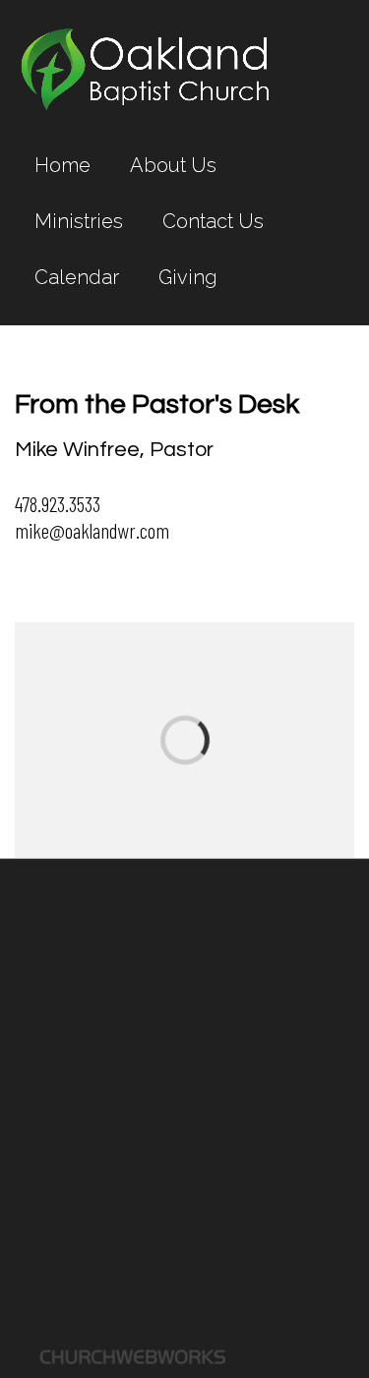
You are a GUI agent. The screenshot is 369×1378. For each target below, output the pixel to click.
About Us (173, 165)
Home (62, 165)
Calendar (76, 277)
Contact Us (213, 221)
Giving (187, 277)
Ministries (78, 221)
